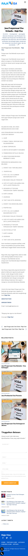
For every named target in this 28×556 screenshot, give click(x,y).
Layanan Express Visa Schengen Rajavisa (15, 495)
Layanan (21, 542)
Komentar (5, 444)
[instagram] (10, 537)
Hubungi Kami (6, 544)
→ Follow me (5, 524)
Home (3, 542)
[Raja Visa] (9, 3)
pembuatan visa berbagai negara (10, 41)
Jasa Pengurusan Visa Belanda (15, 37)
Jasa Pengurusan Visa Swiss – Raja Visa (15, 326)
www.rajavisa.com (5, 550)
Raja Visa (10, 317)
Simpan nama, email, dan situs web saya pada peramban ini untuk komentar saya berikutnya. (13, 476)
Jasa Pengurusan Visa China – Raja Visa (13, 329)
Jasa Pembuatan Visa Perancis (11, 395)
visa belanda (12, 45)
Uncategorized (13, 34)
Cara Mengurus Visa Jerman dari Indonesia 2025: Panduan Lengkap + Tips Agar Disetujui (16, 512)
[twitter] (6, 537)
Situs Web (5, 469)
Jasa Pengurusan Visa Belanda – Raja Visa (14, 29)
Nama (4, 457)
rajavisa (5, 34)
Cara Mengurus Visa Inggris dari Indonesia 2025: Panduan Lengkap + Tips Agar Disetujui (16, 503)
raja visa (23, 43)
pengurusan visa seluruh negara (13, 43)
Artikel (16, 544)
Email (4, 463)
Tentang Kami (12, 542)
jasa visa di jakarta (21, 39)
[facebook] (3, 537)
